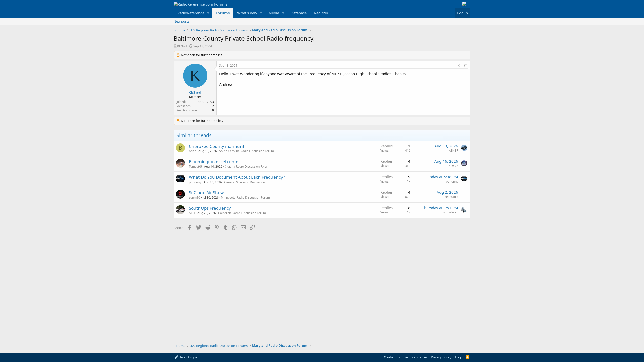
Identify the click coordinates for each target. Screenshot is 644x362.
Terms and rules (415, 357)
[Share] (459, 66)
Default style (187, 357)
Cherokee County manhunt (216, 146)
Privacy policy (441, 357)
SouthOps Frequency (210, 208)
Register (321, 12)
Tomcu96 (195, 166)
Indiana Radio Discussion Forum (247, 166)
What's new (247, 12)
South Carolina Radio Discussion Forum (246, 151)
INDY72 (452, 166)
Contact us (392, 357)
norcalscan (450, 212)
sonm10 (194, 197)
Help (458, 357)
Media (273, 12)
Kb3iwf (182, 46)
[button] (208, 13)
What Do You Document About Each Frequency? (237, 177)
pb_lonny (195, 182)
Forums (223, 12)
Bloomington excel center (214, 161)
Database (299, 12)
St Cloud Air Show (206, 192)
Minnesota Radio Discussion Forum (245, 197)
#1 (466, 65)
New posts (181, 21)
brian (192, 151)
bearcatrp (451, 197)
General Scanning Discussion (244, 182)
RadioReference (190, 12)
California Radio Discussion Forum (242, 213)
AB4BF (453, 150)
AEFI (192, 213)
